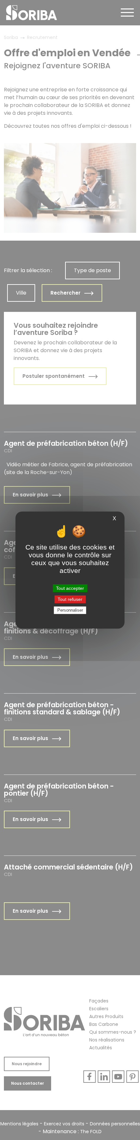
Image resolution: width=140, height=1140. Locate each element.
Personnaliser (70, 610)
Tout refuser (70, 599)
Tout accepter (70, 588)
